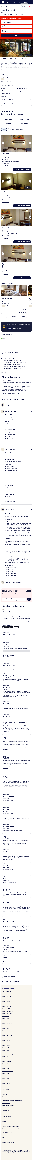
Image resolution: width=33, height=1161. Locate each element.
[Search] (29, 599)
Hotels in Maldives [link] (6, 1063)
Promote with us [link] (6, 1107)
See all (2, 96)
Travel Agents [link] (5, 1110)
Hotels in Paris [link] (5, 1018)
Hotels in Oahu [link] (5, 1080)
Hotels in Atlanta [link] (6, 1028)
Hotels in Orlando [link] (6, 1001)
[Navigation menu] (30, 2)
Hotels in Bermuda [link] (6, 1066)
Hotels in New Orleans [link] (7, 1003)
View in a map (5, 354)
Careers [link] (4, 1137)
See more (3, 69)
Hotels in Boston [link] (6, 1033)
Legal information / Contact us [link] (9, 1123)
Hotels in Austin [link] (6, 1025)
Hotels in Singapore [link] (6, 1061)
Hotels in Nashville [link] (6, 1008)
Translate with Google (8, 720)
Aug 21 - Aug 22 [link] (8, 119)
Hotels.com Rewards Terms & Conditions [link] (11, 1128)
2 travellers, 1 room (9, 31)
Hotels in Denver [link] (6, 1020)
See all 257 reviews (6, 81)
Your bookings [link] (5, 1089)
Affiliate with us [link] (6, 1103)
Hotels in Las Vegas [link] (6, 994)
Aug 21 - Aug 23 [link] (8, 125)
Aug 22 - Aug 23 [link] (24, 119)
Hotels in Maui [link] (5, 1073)
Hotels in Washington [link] (7, 1023)
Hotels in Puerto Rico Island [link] (8, 1075)
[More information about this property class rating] (4, 12)
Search (16, 35)
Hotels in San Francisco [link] (7, 1011)
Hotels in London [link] (6, 1040)
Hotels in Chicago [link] (6, 999)
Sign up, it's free (17, 328)
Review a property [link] (6, 1096)
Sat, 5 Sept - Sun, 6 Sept (11, 27)
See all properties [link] (8, 6)
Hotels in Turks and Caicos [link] (8, 1058)
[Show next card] (31, 48)
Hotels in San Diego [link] (6, 1006)
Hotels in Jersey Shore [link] (7, 1071)
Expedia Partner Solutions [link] (8, 1105)
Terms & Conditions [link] (6, 1116)
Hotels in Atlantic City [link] (7, 1035)
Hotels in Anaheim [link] (6, 1047)
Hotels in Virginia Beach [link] (7, 1042)
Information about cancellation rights (12, 393)
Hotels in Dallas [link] (5, 1050)
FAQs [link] (3, 1091)
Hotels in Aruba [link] (5, 1056)
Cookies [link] (4, 1121)
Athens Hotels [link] (8, 981)
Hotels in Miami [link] (5, 1016)
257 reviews (5, 611)
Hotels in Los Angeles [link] (7, 1013)
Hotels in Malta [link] (5, 1068)
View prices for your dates (22, 169)
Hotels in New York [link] (6, 996)
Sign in (9, 328)
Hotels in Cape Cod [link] (6, 1083)
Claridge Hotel (8, 22)
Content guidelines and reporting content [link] (12, 1126)
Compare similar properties (17, 316)
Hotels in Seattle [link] (6, 1045)
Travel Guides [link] (5, 1139)
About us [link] (4, 1135)
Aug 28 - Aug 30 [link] (24, 125)
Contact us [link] (4, 1094)
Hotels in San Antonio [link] (7, 1030)
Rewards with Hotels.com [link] (8, 1142)
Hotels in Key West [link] (6, 1038)
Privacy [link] (4, 1119)
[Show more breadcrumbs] (2, 981)
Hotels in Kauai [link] (5, 1078)
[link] (30, 6)
